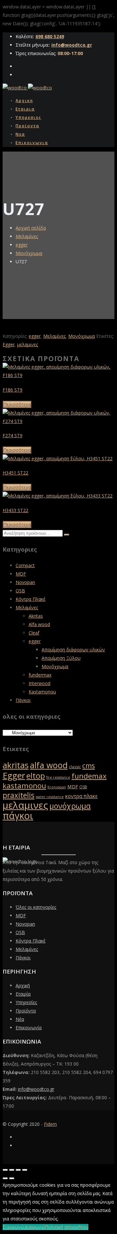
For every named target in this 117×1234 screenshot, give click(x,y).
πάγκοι (18, 815)
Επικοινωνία (29, 1027)
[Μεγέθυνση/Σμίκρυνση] (5, 1170)
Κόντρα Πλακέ (31, 599)
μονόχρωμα (70, 806)
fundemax (89, 776)
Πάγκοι (23, 700)
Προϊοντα (27, 126)
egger (22, 245)
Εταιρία (23, 994)
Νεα (20, 134)
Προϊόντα (26, 1011)
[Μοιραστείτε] (18, 1170)
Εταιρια (25, 109)
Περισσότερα (17, 404)
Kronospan (56, 787)
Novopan (25, 582)
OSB (20, 591)
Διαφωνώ (34, 1227)
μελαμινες (27, 344)
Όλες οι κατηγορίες (36, 907)
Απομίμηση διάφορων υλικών (73, 649)
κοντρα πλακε (81, 796)
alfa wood (49, 765)
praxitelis (18, 795)
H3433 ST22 (15, 510)
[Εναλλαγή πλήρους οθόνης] (11, 1170)
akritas (16, 765)
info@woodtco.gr (71, 45)
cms (88, 765)
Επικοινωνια (32, 142)
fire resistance (58, 777)
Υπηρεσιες (28, 117)
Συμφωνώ (13, 1227)
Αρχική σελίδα (31, 228)
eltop (35, 776)
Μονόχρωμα (29, 253)
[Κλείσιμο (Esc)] (24, 1170)
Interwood (39, 683)
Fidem (50, 1124)
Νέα (20, 1019)
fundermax (40, 675)
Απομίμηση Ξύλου (61, 658)
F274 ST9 (12, 435)
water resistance (50, 796)
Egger (9, 344)
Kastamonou (42, 692)
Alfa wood (39, 624)
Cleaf (34, 633)
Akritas (36, 616)
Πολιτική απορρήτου (66, 1227)
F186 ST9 (12, 390)
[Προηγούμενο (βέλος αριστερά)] (5, 1178)
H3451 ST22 (15, 473)
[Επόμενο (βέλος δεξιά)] (11, 1178)
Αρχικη (24, 100)
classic (75, 767)
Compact (25, 565)
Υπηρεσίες (26, 1002)
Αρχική (23, 985)
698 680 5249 (49, 36)
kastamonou (24, 786)
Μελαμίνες (27, 236)
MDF (21, 574)
